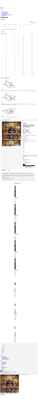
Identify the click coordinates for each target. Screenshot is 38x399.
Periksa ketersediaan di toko (28, 162)
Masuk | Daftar (5, 11)
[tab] (4, 170)
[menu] (15, 26)
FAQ (2, 366)
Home (1, 29)
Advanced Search (32, 22)
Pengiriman (3, 349)
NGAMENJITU (16, 270)
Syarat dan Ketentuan (4, 363)
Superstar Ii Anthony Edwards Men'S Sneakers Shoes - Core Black (15, 334)
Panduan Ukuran (25, 140)
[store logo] (4, 17)
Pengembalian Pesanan (7, 14)
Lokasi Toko (4, 12)
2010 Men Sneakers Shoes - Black (15, 290)
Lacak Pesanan (5, 13)
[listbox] (30, 147)
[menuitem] (4, 26)
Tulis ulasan (31, 133)
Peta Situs (3, 368)
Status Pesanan (4, 347)
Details (3, 170)
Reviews (9, 170)
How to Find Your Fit (3, 33)
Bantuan (4, 15)
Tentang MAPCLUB (4, 362)
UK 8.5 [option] (24, 146)
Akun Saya (3, 19)
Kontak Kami (3, 345)
